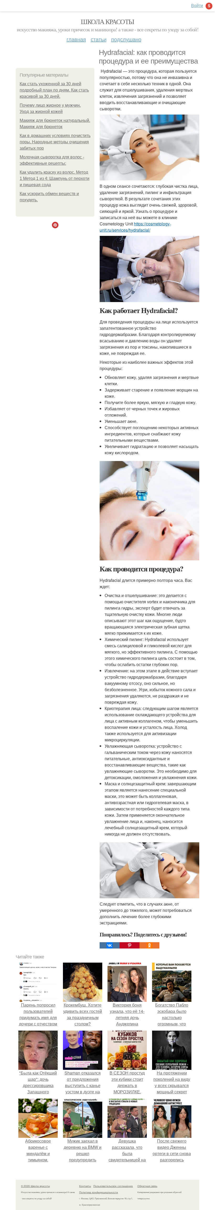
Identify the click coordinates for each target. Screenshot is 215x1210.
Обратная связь (147, 1186)
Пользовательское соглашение (113, 1186)
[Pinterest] (129, 945)
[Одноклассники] (149, 945)
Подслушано (126, 39)
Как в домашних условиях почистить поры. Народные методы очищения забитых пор (55, 141)
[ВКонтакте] (110, 945)
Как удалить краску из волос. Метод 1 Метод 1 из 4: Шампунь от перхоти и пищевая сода (54, 178)
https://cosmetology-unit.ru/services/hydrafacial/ (135, 227)
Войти (197, 5)
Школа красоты (107, 21)
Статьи (98, 39)
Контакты (85, 1186)
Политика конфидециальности (98, 1192)
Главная (76, 39)
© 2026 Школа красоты (35, 1186)
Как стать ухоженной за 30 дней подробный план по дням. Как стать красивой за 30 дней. (54, 90)
